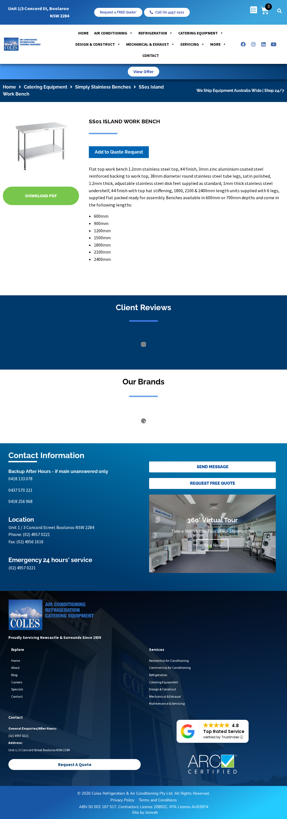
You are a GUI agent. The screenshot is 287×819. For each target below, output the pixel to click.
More (215, 44)
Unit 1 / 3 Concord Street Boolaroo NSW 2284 (51, 576)
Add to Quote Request (119, 152)
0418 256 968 (20, 550)
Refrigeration (152, 33)
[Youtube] (274, 44)
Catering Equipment (198, 33)
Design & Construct (95, 44)
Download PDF (41, 195)
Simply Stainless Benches (103, 87)
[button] (279, 11)
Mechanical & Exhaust (147, 44)
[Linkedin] (263, 44)
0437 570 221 (20, 539)
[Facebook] (243, 44)
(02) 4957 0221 (36, 583)
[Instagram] (253, 44)
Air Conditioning (110, 33)
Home (83, 33)
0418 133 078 (20, 527)
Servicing (189, 44)
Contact (150, 55)
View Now (212, 594)
